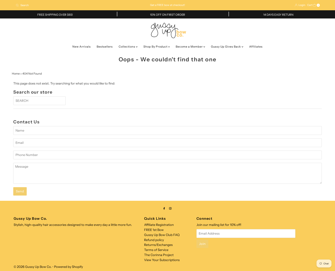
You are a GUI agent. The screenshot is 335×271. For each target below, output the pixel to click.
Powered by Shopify (68, 267)
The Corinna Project (159, 255)
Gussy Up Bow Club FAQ (162, 235)
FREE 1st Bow (154, 230)
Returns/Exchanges (158, 245)
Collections (127, 46)
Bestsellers (105, 46)
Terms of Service (156, 250)
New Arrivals (81, 46)
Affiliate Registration (159, 225)
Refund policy (154, 240)
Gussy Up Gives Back (226, 46)
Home (16, 73)
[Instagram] (170, 208)
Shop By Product (155, 46)
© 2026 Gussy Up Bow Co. (33, 267)
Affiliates (256, 46)
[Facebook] (164, 208)
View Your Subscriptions (162, 260)
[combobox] (64, 5)
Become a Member (189, 46)
